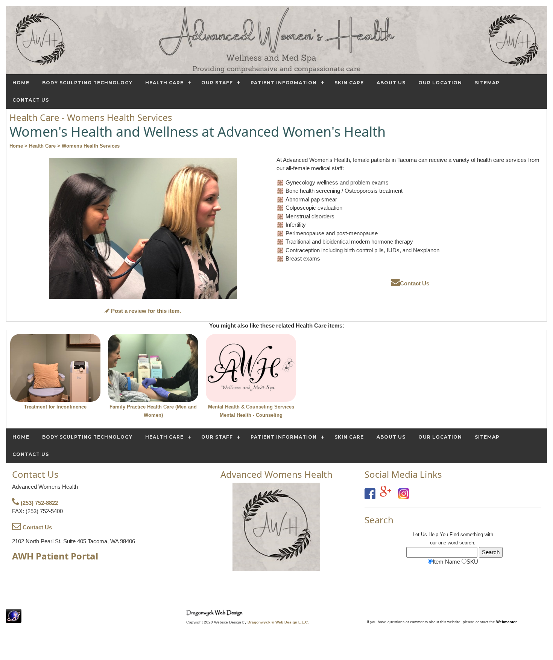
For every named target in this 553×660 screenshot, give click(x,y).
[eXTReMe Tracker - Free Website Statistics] (13, 619)
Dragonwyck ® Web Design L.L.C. (278, 622)
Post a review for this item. (145, 311)
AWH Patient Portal (55, 556)
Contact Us (414, 283)
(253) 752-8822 (38, 503)
